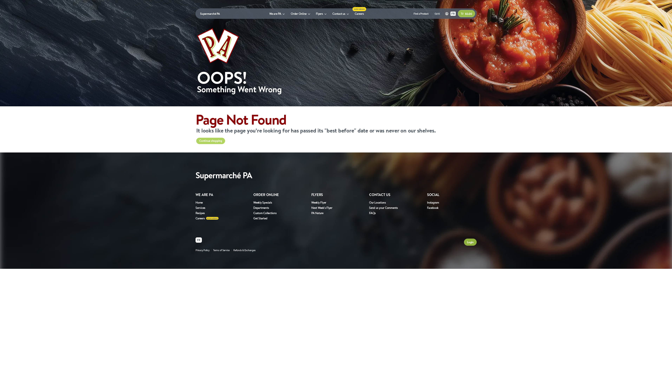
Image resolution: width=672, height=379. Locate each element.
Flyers (319, 14)
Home (199, 202)
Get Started (260, 218)
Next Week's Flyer (321, 208)
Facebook (433, 208)
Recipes (200, 213)
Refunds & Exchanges (244, 250)
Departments (261, 208)
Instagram (433, 202)
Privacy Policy (203, 250)
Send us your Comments (383, 208)
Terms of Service (221, 250)
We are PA (275, 14)
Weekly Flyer (318, 202)
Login (470, 242)
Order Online (299, 14)
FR (453, 14)
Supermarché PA (210, 14)
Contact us (338, 14)
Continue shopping (210, 141)
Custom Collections (265, 213)
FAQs (372, 213)
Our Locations (377, 202)
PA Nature (317, 213)
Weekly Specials (262, 202)
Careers (359, 14)
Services (200, 208)
